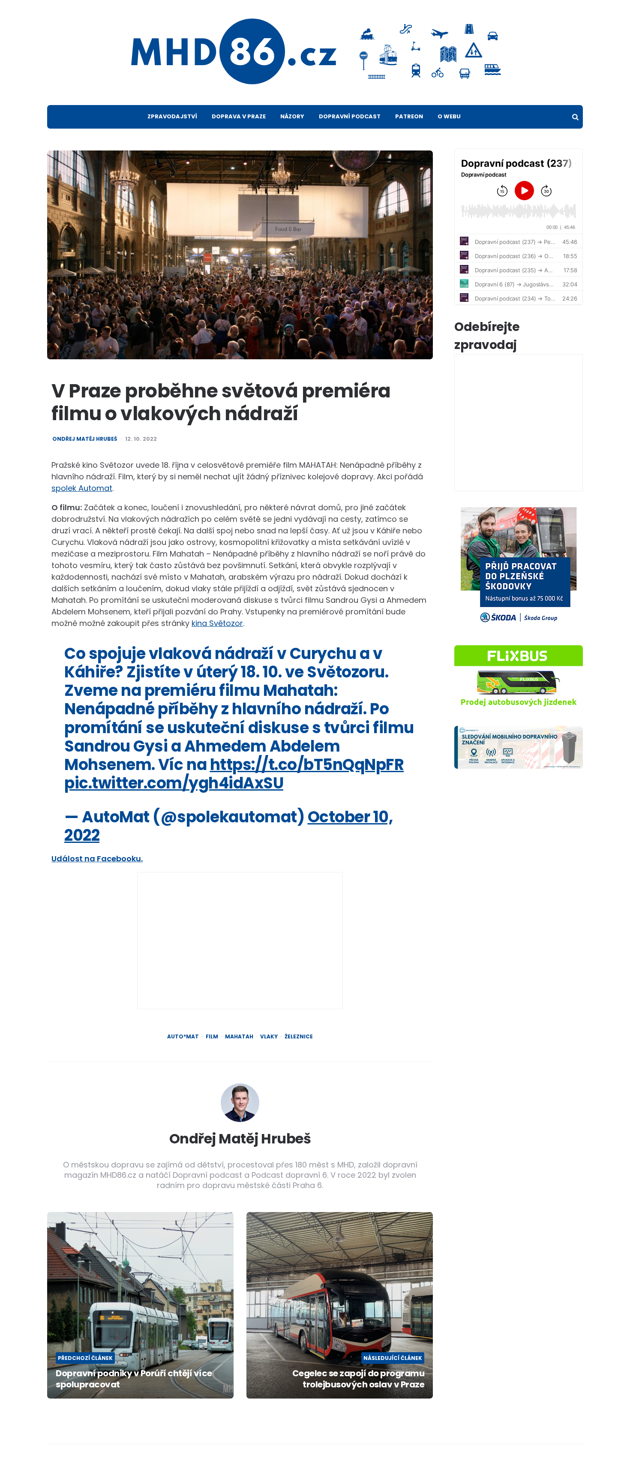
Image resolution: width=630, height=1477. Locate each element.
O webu (449, 116)
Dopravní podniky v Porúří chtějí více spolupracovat (134, 1379)
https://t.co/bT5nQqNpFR (307, 765)
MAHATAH (239, 1037)
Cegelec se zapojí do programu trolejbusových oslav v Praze (358, 1379)
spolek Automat (81, 488)
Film (212, 1037)
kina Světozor (217, 623)
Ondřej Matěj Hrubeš (84, 439)
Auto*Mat (183, 1037)
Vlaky (269, 1037)
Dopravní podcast (350, 116)
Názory (292, 116)
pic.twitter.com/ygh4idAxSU (173, 783)
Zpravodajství (172, 116)
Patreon (409, 116)
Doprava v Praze (239, 116)
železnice (299, 1037)
